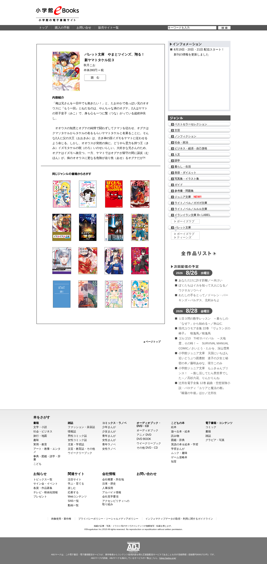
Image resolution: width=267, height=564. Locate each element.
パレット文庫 (183, 227)
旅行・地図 (40, 435)
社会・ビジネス (42, 431)
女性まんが (109, 440)
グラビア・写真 (214, 440)
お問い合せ (84, 27)
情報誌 (72, 431)
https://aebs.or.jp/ (167, 558)
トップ (43, 27)
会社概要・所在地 (113, 479)
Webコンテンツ (77, 496)
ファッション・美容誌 (81, 427)
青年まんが (109, 435)
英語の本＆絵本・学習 (184, 444)
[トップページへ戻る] (57, 13)
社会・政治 (181, 142)
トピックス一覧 (42, 479)
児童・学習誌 (76, 444)
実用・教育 (40, 444)
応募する (73, 492)
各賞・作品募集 (42, 488)
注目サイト (74, 479)
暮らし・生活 (183, 166)
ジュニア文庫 (188, 196)
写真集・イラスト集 (187, 178)
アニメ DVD (144, 434)
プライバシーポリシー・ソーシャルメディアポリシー (108, 518)
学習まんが (178, 448)
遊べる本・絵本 (180, 431)
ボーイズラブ (185, 221)
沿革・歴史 (109, 483)
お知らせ (40, 474)
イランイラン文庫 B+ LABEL (192, 215)
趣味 (36, 440)
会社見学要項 (110, 496)
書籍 (36, 422)
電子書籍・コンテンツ (219, 422)
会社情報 (109, 474)
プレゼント (40, 496)
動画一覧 (73, 505)
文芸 (177, 130)
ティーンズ (184, 237)
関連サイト (76, 474)
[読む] (95, 78)
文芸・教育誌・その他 (81, 448)
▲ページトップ (152, 341)
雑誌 (70, 422)
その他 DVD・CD (147, 447)
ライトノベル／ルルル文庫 (191, 208)
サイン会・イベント (45, 483)
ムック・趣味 (179, 452)
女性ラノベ (109, 448)
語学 (177, 160)
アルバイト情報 (111, 492)
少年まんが (109, 427)
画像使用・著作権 (61, 518)
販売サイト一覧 (108, 27)
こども (37, 463)
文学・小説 (40, 427)
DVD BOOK (144, 439)
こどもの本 (178, 422)
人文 (177, 154)
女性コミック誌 (77, 440)
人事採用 (107, 488)
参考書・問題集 (184, 190)
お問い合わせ (147, 474)
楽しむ (72, 488)
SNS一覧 (73, 500)
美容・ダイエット (185, 172)
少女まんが (109, 431)
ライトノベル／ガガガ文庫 (191, 202)
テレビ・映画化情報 (45, 492)
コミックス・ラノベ (114, 422)
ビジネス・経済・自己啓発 (191, 148)
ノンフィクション (185, 136)
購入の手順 (62, 27)
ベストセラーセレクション (191, 124)
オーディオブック (147, 430)
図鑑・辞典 (178, 440)
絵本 (173, 427)
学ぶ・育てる (76, 483)
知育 (173, 461)
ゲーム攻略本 (179, 457)
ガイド (179, 184)
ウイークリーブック (80, 452)
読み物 (175, 435)
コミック (210, 427)
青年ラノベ (109, 444)
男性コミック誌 (77, 435)
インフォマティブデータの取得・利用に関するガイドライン (179, 518)
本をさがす (41, 417)
